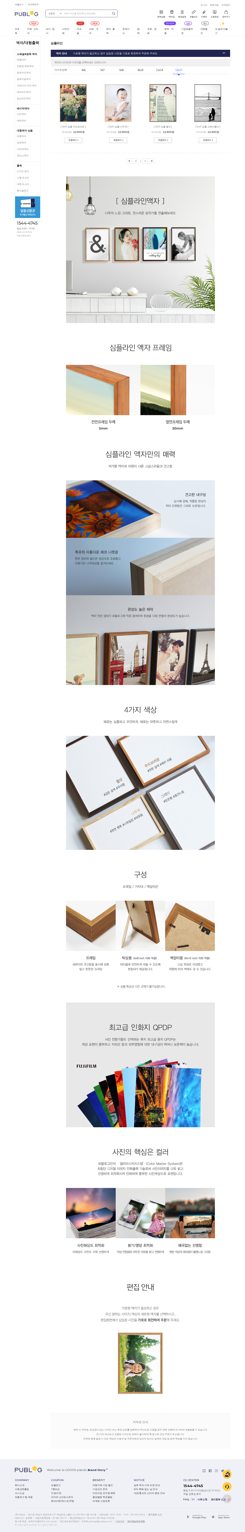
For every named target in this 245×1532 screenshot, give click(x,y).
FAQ (186, 1499)
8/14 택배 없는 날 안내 (146, 1489)
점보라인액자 (24, 98)
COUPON (57, 1480)
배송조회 (227, 1474)
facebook (210, 1470)
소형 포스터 (23, 177)
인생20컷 (56, 1493)
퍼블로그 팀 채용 (24, 1497)
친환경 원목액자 (25, 66)
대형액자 (21, 136)
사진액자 (21, 114)
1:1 (193, 1499)
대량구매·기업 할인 (103, 1485)
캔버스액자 (23, 155)
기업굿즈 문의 (100, 1489)
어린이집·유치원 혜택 (104, 1493)
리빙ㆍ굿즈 (93, 30)
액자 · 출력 (110, 30)
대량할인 (204, 30)
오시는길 (19, 1493)
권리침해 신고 (219, 1499)
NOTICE (139, 1480)
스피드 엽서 (23, 171)
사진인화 (65, 30)
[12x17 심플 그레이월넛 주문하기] (207, 137)
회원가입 (214, 5)
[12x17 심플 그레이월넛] (207, 84)
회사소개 (19, 1485)
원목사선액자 (24, 72)
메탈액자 (21, 59)
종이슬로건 (23, 190)
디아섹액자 (23, 149)
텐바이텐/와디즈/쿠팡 (62, 1501)
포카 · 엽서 (50, 30)
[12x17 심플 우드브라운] (73, 84)
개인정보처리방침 (136, 1521)
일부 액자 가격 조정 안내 (147, 1485)
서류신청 (202, 1499)
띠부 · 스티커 (32, 30)
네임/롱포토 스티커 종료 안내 (149, 1493)
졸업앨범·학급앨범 (102, 1497)
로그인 (204, 5)
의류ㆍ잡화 (152, 30)
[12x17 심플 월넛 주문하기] (163, 137)
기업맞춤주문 (187, 30)
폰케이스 (125, 30)
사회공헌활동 (22, 1489)
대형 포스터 (23, 184)
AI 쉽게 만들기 (221, 30)
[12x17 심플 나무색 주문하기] (118, 137)
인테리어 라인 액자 (27, 85)
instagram (216, 1470)
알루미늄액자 (24, 79)
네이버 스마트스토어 (62, 1497)
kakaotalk (204, 1470)
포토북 (17, 30)
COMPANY (22, 1480)
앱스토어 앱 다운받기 (220, 1517)
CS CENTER (191, 1480)
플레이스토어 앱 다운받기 (198, 1517)
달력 (138, 30)
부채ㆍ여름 (169, 30)
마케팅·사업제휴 (101, 1501)
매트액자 (21, 120)
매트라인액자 (24, 92)
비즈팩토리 (33, 4)
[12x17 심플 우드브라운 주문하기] (73, 137)
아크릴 (79, 30)
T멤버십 (55, 1489)
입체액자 (21, 142)
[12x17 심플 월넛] (163, 84)
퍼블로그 (19, 4)
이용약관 (120, 1521)
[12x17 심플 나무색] (118, 84)
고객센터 (226, 5)
